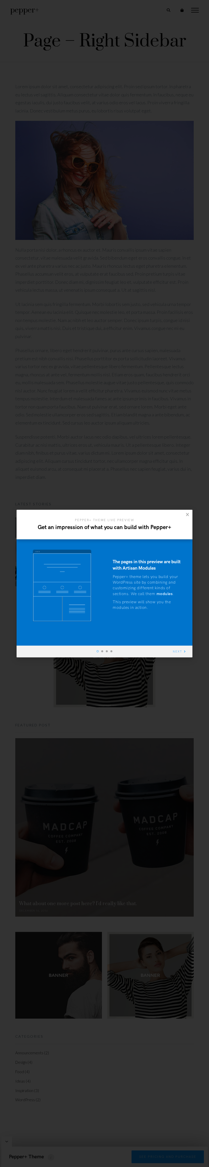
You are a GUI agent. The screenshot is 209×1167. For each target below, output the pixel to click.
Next (177, 651)
